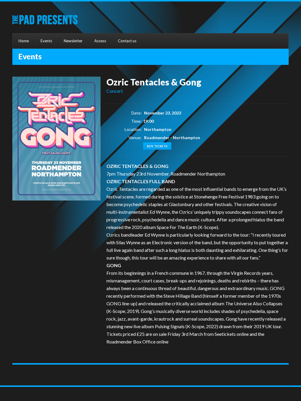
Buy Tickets (157, 146)
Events (46, 40)
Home (24, 40)
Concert (114, 91)
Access (100, 40)
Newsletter (73, 40)
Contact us (127, 40)
